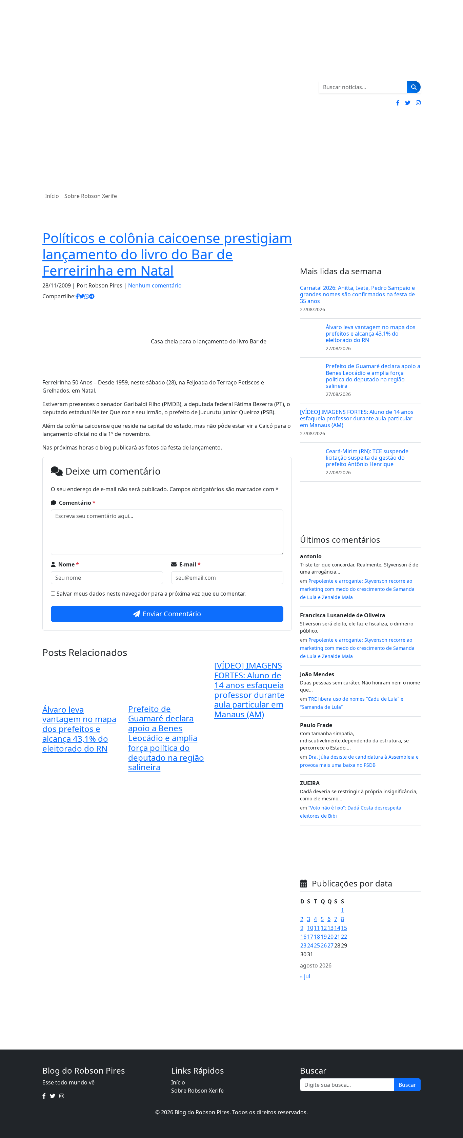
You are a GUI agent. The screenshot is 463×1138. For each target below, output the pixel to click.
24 (310, 945)
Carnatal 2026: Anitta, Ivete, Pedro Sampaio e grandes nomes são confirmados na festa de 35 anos (357, 294)
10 (310, 928)
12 (324, 928)
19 (324, 936)
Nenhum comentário (155, 285)
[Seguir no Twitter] (407, 103)
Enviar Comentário (172, 613)
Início (52, 196)
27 (330, 945)
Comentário (77, 502)
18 (317, 936)
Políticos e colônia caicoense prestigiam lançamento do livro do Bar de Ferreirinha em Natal (167, 254)
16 (303, 936)
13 (330, 928)
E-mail (190, 564)
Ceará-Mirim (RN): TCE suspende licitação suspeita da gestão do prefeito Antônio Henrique (367, 457)
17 (310, 936)
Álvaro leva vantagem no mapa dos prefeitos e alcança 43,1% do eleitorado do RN (79, 729)
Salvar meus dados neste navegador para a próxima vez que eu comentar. (151, 593)
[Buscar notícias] (414, 87)
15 (344, 928)
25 (317, 945)
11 (317, 928)
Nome (68, 564)
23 (303, 945)
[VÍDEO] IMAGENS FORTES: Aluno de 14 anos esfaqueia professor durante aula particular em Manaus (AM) (249, 690)
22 (344, 936)
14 (337, 928)
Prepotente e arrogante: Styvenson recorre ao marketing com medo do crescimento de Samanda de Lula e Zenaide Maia (357, 589)
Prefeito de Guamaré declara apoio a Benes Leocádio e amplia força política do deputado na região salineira (166, 738)
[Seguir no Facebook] (398, 103)
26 (324, 945)
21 (337, 936)
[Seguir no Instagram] (418, 103)
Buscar (407, 1085)
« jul (305, 976)
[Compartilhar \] (77, 296)
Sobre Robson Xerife (90, 196)
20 (330, 936)
